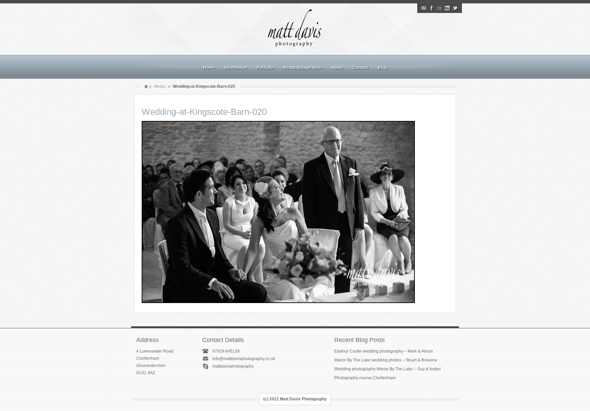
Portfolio (265, 67)
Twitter (455, 8)
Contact (360, 67)
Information (236, 67)
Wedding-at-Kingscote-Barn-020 (204, 112)
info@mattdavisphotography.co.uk (243, 358)
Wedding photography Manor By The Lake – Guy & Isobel (387, 369)
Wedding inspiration (302, 67)
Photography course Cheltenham (365, 377)
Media (160, 86)
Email (423, 8)
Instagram (439, 8)
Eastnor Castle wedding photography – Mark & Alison (383, 351)
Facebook (431, 8)
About (337, 67)
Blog (382, 67)
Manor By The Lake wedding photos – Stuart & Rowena (385, 360)
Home (209, 67)
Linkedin (447, 8)
